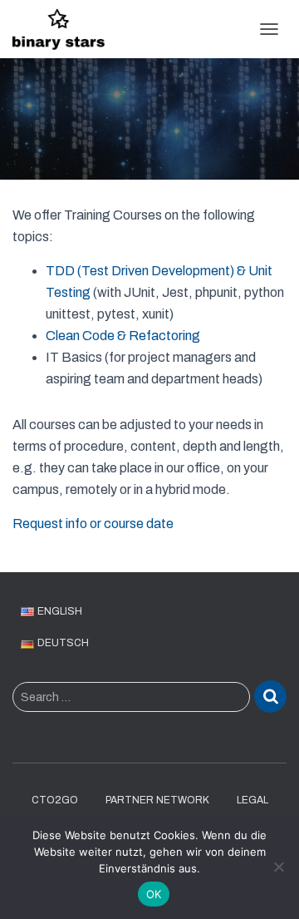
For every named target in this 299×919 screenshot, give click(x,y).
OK (154, 894)
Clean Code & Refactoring (123, 336)
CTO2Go (55, 800)
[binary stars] (64, 29)
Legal (252, 800)
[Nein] (278, 866)
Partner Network (157, 800)
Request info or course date (93, 523)
